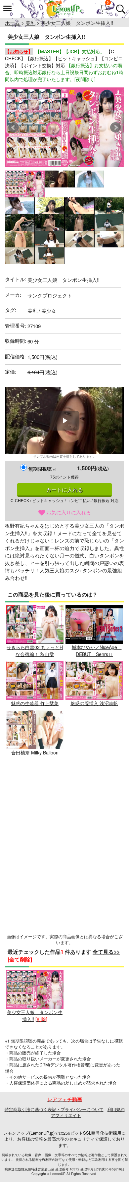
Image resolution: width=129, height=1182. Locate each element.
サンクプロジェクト (49, 295)
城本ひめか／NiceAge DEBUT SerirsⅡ (97, 650)
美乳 (30, 22)
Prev (13, 127)
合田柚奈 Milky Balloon (35, 752)
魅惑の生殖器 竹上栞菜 (35, 703)
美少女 (48, 310)
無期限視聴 (42, 468)
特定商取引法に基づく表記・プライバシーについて (54, 1109)
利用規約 (116, 1109)
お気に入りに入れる (68, 512)
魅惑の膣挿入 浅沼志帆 (94, 703)
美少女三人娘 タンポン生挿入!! (35, 1015)
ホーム (12, 22)
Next (115, 127)
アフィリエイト (66, 1115)
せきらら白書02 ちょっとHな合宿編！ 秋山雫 (35, 650)
